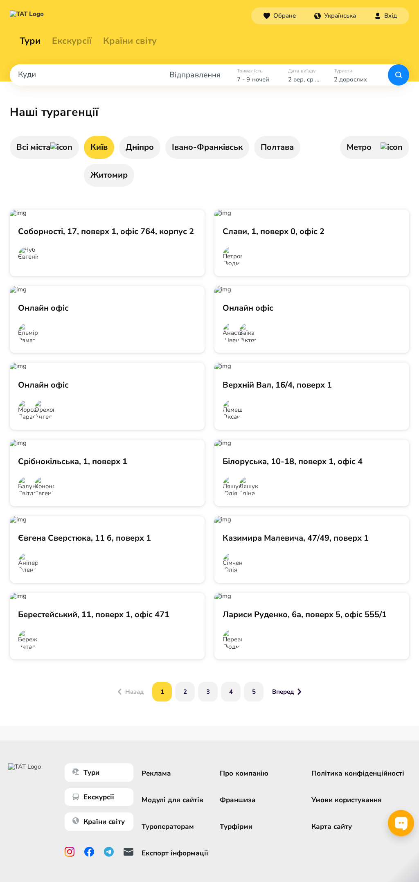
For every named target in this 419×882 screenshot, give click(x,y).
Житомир (109, 174)
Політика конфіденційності (357, 773)
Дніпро (140, 147)
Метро (359, 147)
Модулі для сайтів (172, 800)
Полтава (277, 147)
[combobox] (335, 15)
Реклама (156, 773)
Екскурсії (98, 797)
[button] (335, 15)
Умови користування (346, 800)
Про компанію (244, 773)
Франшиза (238, 800)
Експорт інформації (175, 853)
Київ (99, 147)
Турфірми (236, 826)
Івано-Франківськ (207, 147)
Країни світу (130, 41)
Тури (30, 41)
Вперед (283, 692)
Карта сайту (331, 826)
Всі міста (33, 147)
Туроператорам (168, 826)
